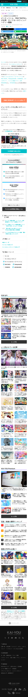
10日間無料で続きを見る (14, 151)
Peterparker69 (12, 78)
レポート (24, 646)
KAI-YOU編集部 (21, 611)
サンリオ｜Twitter (6, 244)
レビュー (3, 648)
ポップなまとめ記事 (18, 648)
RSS (23, 638)
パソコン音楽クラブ (13, 80)
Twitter (5, 638)
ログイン (24, 1)
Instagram (19, 638)
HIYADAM (12, 83)
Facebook (8, 638)
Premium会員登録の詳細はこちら (14, 209)
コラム (19, 646)
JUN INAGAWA (17, 267)
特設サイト (4, 242)
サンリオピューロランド (15, 64)
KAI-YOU (2, 10)
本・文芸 (3, 655)
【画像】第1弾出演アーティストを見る (13, 100)
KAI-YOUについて (5, 666)
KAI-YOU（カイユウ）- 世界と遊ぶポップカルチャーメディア (14, 5)
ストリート (23, 657)
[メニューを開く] (2, 4)
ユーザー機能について (6, 668)
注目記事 (8, 646)
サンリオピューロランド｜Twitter (10, 247)
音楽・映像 (8, 10)
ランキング (14, 646)
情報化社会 (8, 655)
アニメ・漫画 (15, 655)
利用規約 (14, 668)
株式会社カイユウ (10, 611)
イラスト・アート (5, 657)
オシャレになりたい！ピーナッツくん (13, 76)
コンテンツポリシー (10, 612)
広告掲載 (20, 666)
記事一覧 (3, 646)
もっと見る (14, 342)
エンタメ (3, 659)
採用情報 (10, 673)
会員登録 (19, 1)
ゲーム (18, 657)
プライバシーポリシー (6, 670)
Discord (16, 638)
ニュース (12, 10)
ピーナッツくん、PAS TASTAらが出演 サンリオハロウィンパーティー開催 (14, 20)
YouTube (12, 638)
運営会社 (3, 673)
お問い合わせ (13, 666)
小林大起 (3, 26)
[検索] (26, 4)
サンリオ (3, 62)
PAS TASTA (4, 78)
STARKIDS (20, 78)
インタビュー (9, 648)
